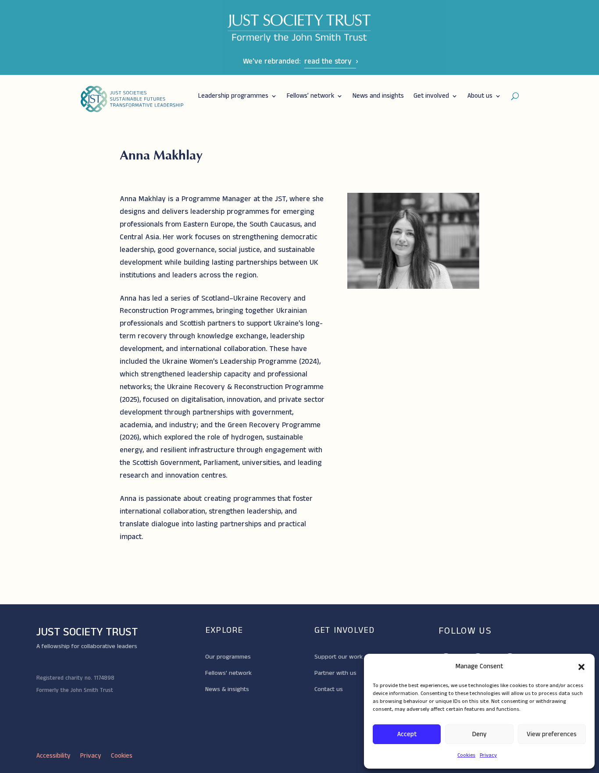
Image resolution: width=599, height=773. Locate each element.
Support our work (338, 656)
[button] (581, 667)
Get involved (431, 95)
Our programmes (228, 656)
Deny (479, 734)
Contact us (328, 689)
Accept (407, 734)
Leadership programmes (233, 95)
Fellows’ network (310, 95)
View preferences (552, 734)
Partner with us (335, 673)
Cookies (466, 755)
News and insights (378, 95)
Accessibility (53, 756)
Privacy (488, 755)
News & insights (227, 689)
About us (479, 95)
